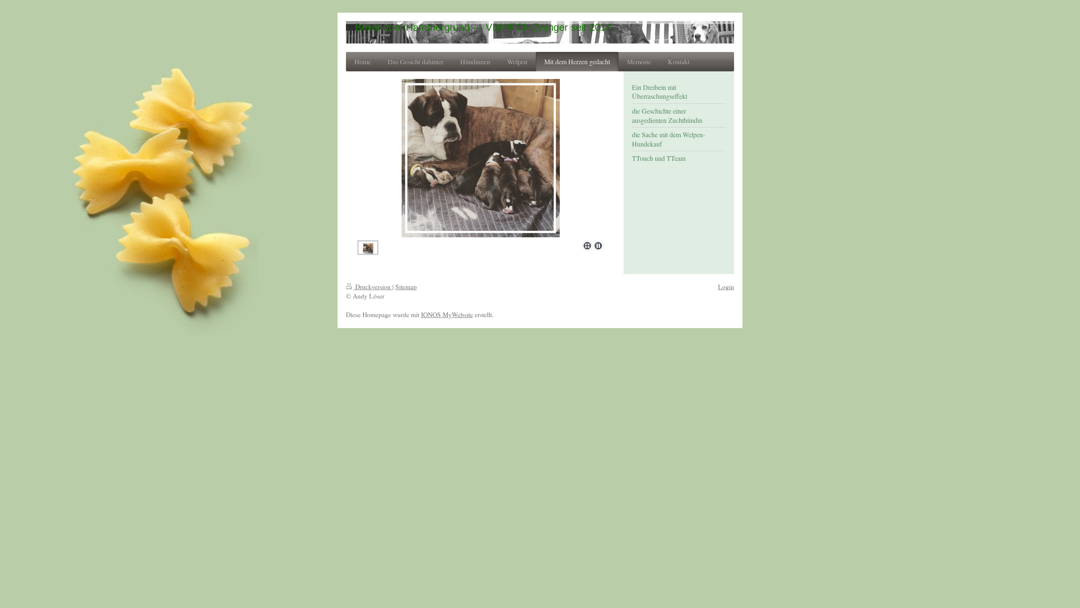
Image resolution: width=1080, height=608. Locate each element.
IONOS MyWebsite (447, 314)
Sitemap (406, 286)
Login (726, 286)
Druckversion (373, 286)
